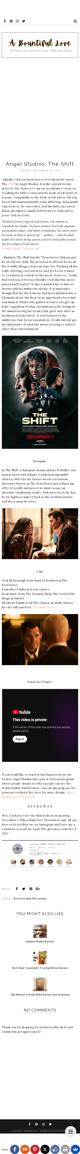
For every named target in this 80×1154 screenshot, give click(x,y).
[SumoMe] (75, 1149)
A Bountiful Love (30, 1130)
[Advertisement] (40, 108)
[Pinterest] (35, 1149)
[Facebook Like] (55, 1149)
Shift (11, 184)
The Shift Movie (44, 607)
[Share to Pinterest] (31, 889)
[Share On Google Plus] (38, 889)
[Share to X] (24, 889)
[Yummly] (25, 1149)
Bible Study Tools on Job (22, 248)
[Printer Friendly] (65, 1149)
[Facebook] (14, 1149)
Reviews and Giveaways (30, 898)
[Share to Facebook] (17, 889)
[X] (45, 1149)
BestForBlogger (61, 1130)
